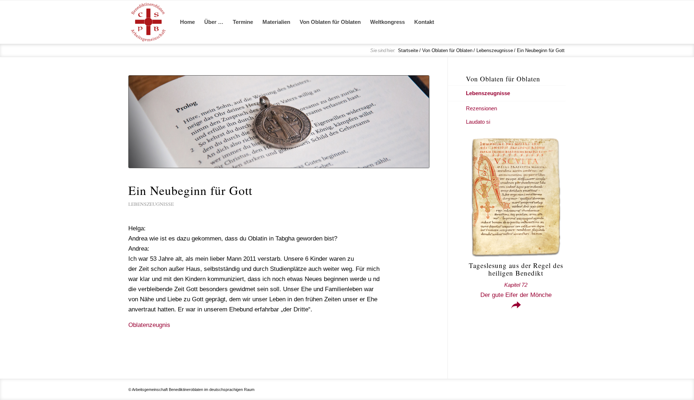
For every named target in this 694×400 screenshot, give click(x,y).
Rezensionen (481, 108)
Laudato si (478, 122)
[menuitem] (187, 22)
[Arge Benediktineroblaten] (148, 22)
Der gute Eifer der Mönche (516, 290)
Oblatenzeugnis (149, 325)
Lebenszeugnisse (151, 204)
